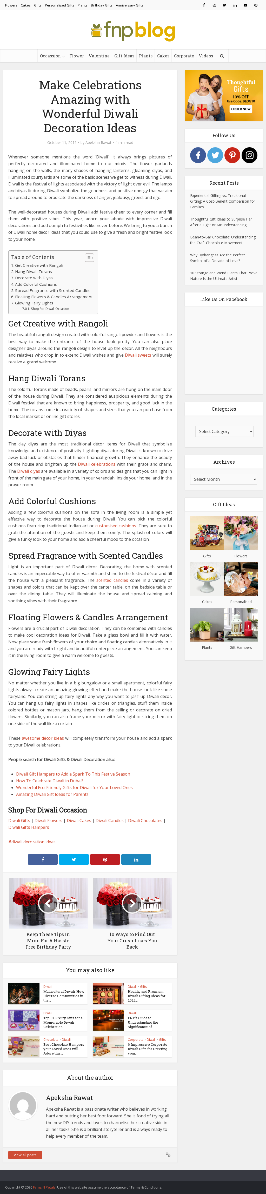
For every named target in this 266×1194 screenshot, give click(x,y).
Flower (76, 55)
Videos (206, 55)
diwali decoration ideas (33, 842)
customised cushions (115, 526)
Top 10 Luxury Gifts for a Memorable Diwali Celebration (63, 1022)
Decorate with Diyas (34, 277)
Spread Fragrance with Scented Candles (52, 290)
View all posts (25, 1154)
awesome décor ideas (43, 738)
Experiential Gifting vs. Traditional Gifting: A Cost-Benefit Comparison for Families (222, 201)
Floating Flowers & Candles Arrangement (54, 296)
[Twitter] (215, 155)
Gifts (38, 5)
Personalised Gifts (59, 5)
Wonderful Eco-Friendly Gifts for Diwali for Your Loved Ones (74, 787)
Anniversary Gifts (129, 5)
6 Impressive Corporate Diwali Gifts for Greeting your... (147, 1049)
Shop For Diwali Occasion (50, 308)
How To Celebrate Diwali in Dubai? (49, 781)
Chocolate (50, 1039)
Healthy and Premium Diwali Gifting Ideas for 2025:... (146, 996)
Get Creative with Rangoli (39, 265)
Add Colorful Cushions (36, 284)
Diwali (47, 986)
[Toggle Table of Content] (87, 257)
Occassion (50, 55)
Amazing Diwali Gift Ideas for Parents (52, 794)
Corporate (184, 55)
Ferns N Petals (44, 1187)
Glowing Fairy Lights (34, 302)
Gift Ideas (124, 55)
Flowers (11, 5)
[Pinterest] (232, 155)
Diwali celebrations (96, 464)
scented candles (112, 580)
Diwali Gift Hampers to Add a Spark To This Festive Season (73, 774)
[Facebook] (198, 155)
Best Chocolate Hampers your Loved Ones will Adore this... (63, 1049)
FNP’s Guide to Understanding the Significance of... (143, 1022)
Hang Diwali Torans (33, 271)
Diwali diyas (28, 471)
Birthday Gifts (101, 5)
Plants (83, 5)
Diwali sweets (138, 355)
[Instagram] (249, 155)
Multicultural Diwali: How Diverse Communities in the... (63, 996)
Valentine (99, 55)
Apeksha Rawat (98, 142)
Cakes (26, 5)
